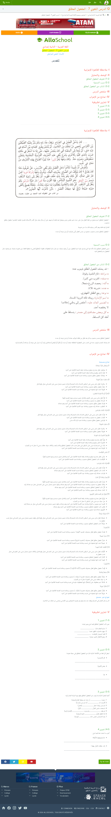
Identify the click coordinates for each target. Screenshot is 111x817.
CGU (87, 808)
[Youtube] (31, 762)
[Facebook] (5, 762)
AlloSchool (49, 812)
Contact (101, 808)
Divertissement (65, 793)
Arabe (7, 2)
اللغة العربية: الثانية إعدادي (95, 15)
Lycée (6, 796)
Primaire (7, 790)
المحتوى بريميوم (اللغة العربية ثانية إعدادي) (74, 15)
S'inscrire (80, 808)
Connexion (67, 808)
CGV (92, 808)
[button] (106, 2)
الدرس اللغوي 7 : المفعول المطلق (51, 15)
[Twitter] (14, 762)
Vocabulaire (64, 796)
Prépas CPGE (64, 790)
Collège (7, 793)
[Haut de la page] (108, 808)
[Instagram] (23, 762)
